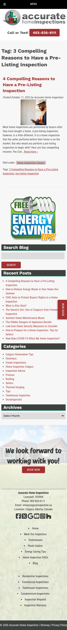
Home (35, 528)
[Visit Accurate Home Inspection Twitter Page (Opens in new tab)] (24, 518)
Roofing (10, 379)
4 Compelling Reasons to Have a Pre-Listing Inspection (29, 84)
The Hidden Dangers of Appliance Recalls (29, 322)
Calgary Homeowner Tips (19, 354)
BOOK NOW (33, 469)
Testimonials (35, 540)
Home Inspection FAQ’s (35, 557)
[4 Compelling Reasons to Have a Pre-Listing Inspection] (33, 112)
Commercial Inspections (35, 582)
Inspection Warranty (35, 605)
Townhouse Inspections (35, 587)
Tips (8, 391)
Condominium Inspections (35, 593)
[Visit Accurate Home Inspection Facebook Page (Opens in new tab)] (18, 518)
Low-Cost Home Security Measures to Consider (32, 326)
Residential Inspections (35, 576)
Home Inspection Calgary (31, 162)
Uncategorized (14, 399)
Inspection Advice (15, 370)
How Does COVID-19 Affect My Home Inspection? (33, 338)
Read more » (31, 151)
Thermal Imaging (15, 387)
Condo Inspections (16, 362)
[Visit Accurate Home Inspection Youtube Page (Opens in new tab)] (36, 518)
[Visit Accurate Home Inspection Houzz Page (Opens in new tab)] (48, 518)
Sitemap (44, 625)
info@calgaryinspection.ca (37, 505)
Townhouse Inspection (18, 395)
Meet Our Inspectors (35, 534)
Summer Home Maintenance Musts (25, 318)
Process (10, 375)
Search (11, 265)
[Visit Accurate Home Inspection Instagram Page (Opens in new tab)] (42, 518)
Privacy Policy (59, 625)
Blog (35, 563)
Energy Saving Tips (35, 551)
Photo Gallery (35, 545)
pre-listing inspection (27, 173)
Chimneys (11, 358)
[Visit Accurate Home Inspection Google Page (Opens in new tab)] (30, 518)
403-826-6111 (44, 33)
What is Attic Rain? (16, 305)
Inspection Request (35, 599)
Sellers (9, 383)
